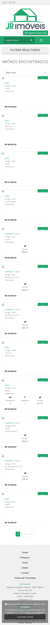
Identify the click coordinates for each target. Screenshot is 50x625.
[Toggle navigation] (41, 40)
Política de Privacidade (35, 612)
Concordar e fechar (25, 617)
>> (31, 534)
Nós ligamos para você (36, 32)
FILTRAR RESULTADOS (25, 50)
